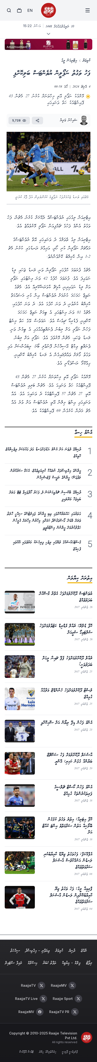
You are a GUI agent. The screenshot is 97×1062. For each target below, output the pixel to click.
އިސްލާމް (32, 963)
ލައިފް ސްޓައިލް (13, 963)
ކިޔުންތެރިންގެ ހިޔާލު (47, 1052)
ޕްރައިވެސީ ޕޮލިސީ (70, 1052)
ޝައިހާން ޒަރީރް (68, 120)
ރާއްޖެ (84, 951)
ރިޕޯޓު (89, 963)
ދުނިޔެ (72, 951)
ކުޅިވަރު (86, 60)
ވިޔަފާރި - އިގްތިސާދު (37, 951)
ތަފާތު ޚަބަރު (49, 963)
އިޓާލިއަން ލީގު (69, 60)
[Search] (9, 10)
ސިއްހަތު (15, 951)
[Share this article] (37, 120)
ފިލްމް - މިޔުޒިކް (71, 963)
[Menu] (87, 10)
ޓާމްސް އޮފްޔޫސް (26, 1052)
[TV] (19, 10)
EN (29, 10)
